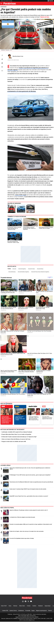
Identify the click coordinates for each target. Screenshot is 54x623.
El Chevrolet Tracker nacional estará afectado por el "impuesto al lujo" (19, 436)
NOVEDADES (4, 6)
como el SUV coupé (20, 195)
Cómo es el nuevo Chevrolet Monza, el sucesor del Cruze (16, 439)
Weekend (40, 605)
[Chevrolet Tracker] (12, 209)
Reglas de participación (41, 610)
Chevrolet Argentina (22, 268)
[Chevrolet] (30, 209)
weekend (47, 407)
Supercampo (48, 605)
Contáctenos (21, 610)
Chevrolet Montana (12, 271)
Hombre (34, 605)
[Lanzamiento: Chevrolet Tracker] (21, 209)
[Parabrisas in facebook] (25, 601)
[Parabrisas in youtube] (31, 601)
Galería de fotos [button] (44, 17)
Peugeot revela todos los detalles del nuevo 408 (14, 441)
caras (7, 407)
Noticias (15, 605)
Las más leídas (5, 465)
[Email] (2, 70)
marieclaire (34, 407)
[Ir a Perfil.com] (50, 1)
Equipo (33, 610)
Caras (10, 605)
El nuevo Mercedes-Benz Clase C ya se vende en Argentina (16, 434)
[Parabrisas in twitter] (28, 601)
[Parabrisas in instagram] (23, 601)
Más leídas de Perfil (7, 507)
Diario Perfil (4, 605)
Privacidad (27, 610)
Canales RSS (5, 610)
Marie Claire (22, 605)
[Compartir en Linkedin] (2, 66)
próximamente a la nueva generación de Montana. (22, 91)
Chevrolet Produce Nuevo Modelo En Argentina (40, 271)
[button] (51, 21)
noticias (20, 407)
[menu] (1, 3)
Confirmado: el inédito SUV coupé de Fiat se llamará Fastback (17, 432)
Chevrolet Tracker (31, 268)
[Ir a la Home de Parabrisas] (9, 3)
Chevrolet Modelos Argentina (23, 271)
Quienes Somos (13, 610)
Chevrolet (14, 268)
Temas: (9, 268)
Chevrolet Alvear (40, 268)
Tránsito (50, 610)
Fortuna (28, 605)
